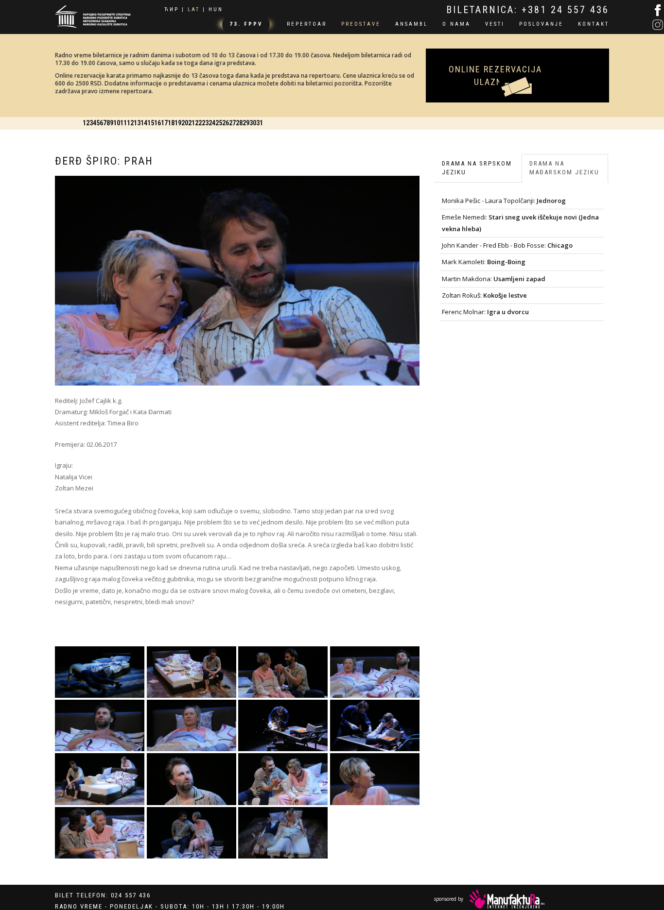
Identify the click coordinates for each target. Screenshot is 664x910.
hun (216, 9)
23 (483, 117)
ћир (171, 9)
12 (287, 117)
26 (537, 117)
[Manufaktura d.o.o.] (507, 895)
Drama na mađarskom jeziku (564, 162)
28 (573, 117)
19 (412, 117)
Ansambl (411, 24)
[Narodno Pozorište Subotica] (93, 15)
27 (555, 117)
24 (501, 117)
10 (251, 117)
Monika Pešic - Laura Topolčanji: (504, 194)
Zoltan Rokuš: (484, 290)
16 (358, 117)
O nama (456, 24)
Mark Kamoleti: (483, 256)
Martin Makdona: (493, 273)
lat (194, 9)
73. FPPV (245, 24)
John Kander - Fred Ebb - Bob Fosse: (507, 239)
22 (466, 117)
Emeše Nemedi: (520, 217)
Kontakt (593, 24)
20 (430, 117)
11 (269, 117)
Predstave (361, 24)
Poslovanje (541, 24)
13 (305, 117)
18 (394, 117)
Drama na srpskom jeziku (477, 162)
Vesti (495, 24)
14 (323, 117)
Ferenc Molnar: (485, 306)
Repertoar (307, 24)
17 (376, 117)
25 (519, 117)
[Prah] (100, 666)
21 (448, 117)
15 (340, 117)
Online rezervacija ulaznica (517, 60)
